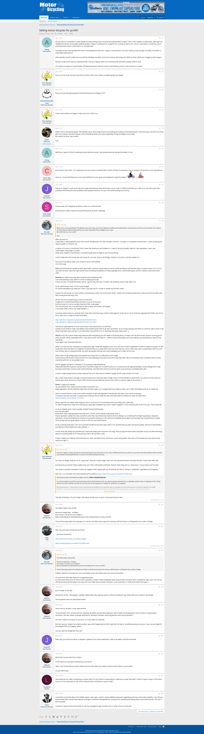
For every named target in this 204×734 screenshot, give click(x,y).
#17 (162, 654)
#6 (163, 167)
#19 (162, 693)
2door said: (60, 225)
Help (159, 727)
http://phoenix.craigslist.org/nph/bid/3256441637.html (75, 322)
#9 (163, 221)
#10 (162, 445)
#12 (162, 526)
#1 (163, 38)
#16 (162, 636)
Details (129, 732)
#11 (162, 504)
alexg (42, 34)
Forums (44, 17)
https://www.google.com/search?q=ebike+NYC (72, 543)
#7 (163, 185)
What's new (54, 17)
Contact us (131, 727)
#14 (162, 587)
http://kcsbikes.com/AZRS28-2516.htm (69, 398)
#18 (162, 675)
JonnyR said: (60, 449)
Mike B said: (60, 555)
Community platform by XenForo (102, 730)
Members (76, 17)
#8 (163, 203)
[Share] (159, 38)
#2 (163, 71)
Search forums (52, 21)
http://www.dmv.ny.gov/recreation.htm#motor (115, 474)
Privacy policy (152, 727)
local (65, 34)
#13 (162, 550)
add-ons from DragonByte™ (97, 732)
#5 (163, 149)
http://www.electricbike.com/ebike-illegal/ (70, 539)
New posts (42, 21)
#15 (162, 605)
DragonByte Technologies (119, 732)
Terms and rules (142, 727)
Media (65, 17)
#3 (163, 89)
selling (71, 34)
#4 (163, 128)
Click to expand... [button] (109, 491)
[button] (60, 17)
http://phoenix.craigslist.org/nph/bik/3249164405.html (75, 320)
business (60, 34)
